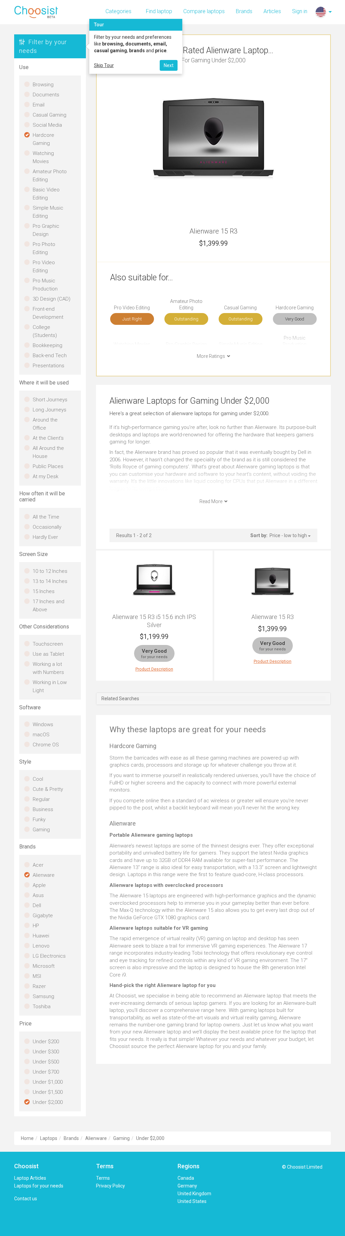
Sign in (299, 11)
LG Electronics (49, 956)
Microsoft (44, 966)
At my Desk (45, 476)
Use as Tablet (48, 654)
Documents (46, 95)
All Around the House (48, 452)
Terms (103, 1178)
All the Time (46, 517)
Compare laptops (204, 11)
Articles (272, 11)
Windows (43, 724)
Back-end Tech (50, 355)
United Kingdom (194, 1193)
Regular (41, 799)
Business (43, 809)
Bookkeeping (47, 345)
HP (36, 926)
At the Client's (48, 438)
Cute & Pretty (48, 789)
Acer (38, 865)
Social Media (47, 125)
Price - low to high (289, 535)
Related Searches (120, 698)
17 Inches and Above (48, 605)
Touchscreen (48, 644)
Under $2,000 (48, 1102)
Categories (118, 11)
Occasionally (47, 527)
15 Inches (44, 591)
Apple (39, 885)
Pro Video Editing (44, 266)
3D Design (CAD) (51, 299)
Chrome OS (46, 745)
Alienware (44, 875)
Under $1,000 (48, 1082)
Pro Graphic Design (46, 230)
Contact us (25, 1198)
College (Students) (45, 331)
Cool (38, 779)
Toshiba (42, 1006)
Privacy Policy (110, 1185)
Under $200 (46, 1042)
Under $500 (46, 1062)
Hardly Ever (45, 537)
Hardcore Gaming (43, 139)
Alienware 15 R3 (272, 616)
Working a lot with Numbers (48, 668)
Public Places (48, 466)
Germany (187, 1185)
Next (169, 65)
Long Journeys (49, 410)
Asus (38, 895)
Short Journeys (50, 400)
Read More (211, 501)
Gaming (41, 830)
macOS (41, 735)
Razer (39, 986)
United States (192, 1201)
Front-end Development (48, 313)
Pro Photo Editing (44, 248)
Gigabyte (43, 916)
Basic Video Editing (46, 194)
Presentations (48, 366)
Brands (244, 11)
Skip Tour (104, 65)
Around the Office (45, 424)
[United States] (321, 12)
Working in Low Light (50, 686)
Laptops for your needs (38, 1185)
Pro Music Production (45, 285)
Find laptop (159, 11)
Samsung (43, 996)
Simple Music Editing (48, 212)
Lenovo (41, 946)
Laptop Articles (30, 1178)
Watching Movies (43, 157)
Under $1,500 (48, 1092)
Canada (186, 1178)
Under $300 (46, 1052)
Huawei (41, 936)
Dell (37, 905)
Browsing (43, 85)
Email (38, 105)
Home (27, 1138)
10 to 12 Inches (50, 571)
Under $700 (46, 1072)
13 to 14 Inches (50, 581)
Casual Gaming (49, 115)
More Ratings (212, 356)
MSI (37, 976)
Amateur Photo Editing (50, 175)
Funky (39, 819)
